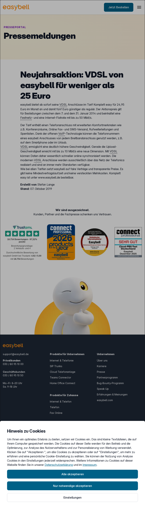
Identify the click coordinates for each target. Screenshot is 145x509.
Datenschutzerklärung (59, 465)
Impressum (90, 465)
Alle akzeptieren (72, 474)
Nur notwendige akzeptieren (72, 486)
